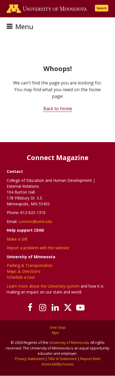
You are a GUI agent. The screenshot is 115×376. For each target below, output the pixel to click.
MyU (56, 332)
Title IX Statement (62, 358)
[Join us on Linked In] (55, 307)
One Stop (58, 327)
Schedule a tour (21, 277)
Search (102, 8)
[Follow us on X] (68, 307)
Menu (24, 26)
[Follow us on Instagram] (43, 307)
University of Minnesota (69, 342)
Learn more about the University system (43, 286)
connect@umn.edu (35, 221)
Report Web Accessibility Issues (71, 361)
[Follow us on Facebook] (30, 307)
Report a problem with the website (38, 247)
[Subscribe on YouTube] (80, 307)
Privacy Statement (29, 358)
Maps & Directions (23, 271)
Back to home (57, 108)
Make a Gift (17, 239)
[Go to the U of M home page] (47, 8)
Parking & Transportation (29, 265)
